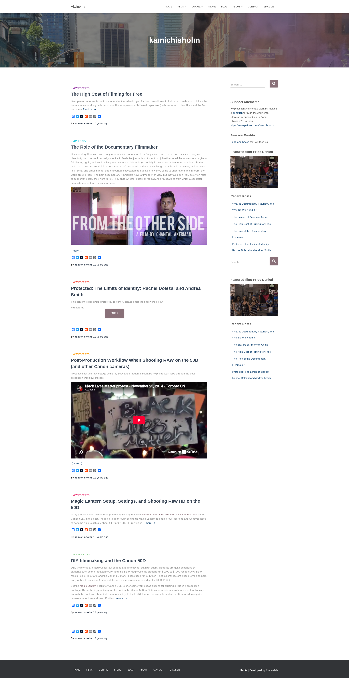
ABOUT (237, 6)
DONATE (196, 6)
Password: (77, 307)
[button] (185, 6)
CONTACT (253, 6)
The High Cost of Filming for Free (106, 94)
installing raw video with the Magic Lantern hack (169, 514)
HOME (168, 6)
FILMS (180, 6)
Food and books (239, 141)
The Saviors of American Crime (250, 217)
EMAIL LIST (269, 6)
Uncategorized (80, 88)
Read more (89, 109)
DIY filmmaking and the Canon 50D (108, 560)
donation (238, 112)
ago (100, 123)
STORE (212, 6)
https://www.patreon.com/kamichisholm (252, 125)
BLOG (224, 6)
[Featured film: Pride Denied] (254, 172)
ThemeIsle (272, 670)
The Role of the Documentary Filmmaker (114, 146)
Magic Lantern (88, 585)
